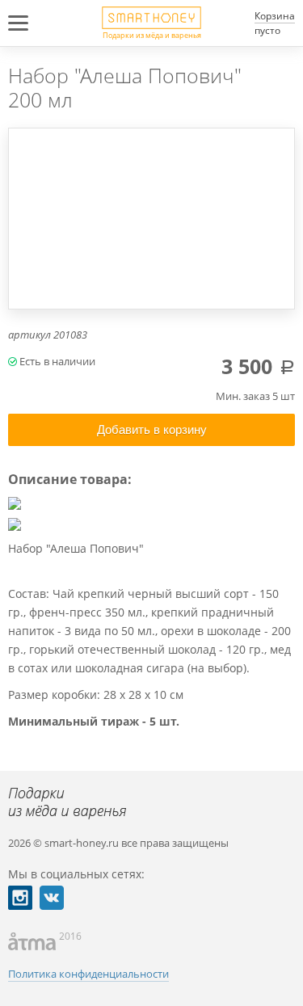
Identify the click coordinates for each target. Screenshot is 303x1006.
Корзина (275, 16)
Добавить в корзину (152, 429)
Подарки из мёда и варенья (152, 35)
